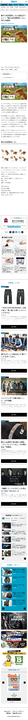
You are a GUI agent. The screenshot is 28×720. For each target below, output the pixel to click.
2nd (12, 518)
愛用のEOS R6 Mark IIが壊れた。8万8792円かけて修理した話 (19, 525)
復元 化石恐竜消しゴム (8, 77)
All (3, 518)
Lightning (3, 286)
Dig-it (7, 9)
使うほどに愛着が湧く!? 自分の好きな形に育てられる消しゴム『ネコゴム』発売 (7, 251)
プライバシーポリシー (18, 711)
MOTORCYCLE (22, 7)
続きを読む (14, 326)
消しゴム (17, 67)
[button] (3, 559)
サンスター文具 (9, 67)
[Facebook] (16, 232)
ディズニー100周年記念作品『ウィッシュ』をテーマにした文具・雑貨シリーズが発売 (20, 269)
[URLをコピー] (22, 232)
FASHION (3, 7)
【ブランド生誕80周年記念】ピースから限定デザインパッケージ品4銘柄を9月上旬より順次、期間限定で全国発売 (19, 546)
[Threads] (13, 232)
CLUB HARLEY (22, 518)
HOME (2, 9)
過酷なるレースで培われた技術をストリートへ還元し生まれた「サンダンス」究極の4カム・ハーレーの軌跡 (19, 532)
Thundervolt (14, 520)
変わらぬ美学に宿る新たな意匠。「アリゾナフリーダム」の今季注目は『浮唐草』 (13, 444)
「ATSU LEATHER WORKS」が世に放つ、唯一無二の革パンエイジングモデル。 (13, 310)
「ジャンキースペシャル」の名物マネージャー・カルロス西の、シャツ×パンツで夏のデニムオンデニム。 (19, 553)
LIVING (16, 7)
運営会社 (8, 713)
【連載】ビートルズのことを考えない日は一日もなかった (13, 489)
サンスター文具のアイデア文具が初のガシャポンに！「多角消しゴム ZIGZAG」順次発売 (7, 269)
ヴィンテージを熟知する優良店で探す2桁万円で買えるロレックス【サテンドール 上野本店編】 (19, 539)
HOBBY (12, 7)
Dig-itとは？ (7, 711)
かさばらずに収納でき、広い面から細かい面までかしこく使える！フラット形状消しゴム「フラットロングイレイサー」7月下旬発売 (20, 252)
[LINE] (19, 232)
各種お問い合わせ (17, 713)
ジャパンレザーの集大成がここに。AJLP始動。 (13, 399)
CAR (8, 7)
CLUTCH (16, 518)
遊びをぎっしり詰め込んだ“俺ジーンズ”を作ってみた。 (14, 355)
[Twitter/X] (10, 232)
